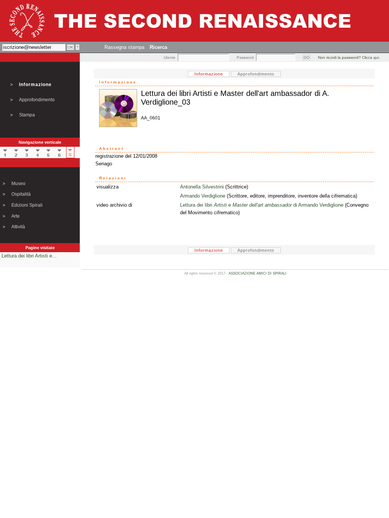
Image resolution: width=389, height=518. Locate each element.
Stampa (27, 115)
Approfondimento (37, 99)
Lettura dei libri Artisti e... (29, 256)
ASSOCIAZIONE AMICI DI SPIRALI (257, 273)
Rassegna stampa (124, 47)
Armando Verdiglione (202, 196)
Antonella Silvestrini (202, 187)
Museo (18, 183)
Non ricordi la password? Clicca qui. (349, 57)
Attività (18, 226)
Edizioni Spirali (27, 205)
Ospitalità (21, 194)
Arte (15, 216)
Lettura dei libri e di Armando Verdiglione (261, 205)
